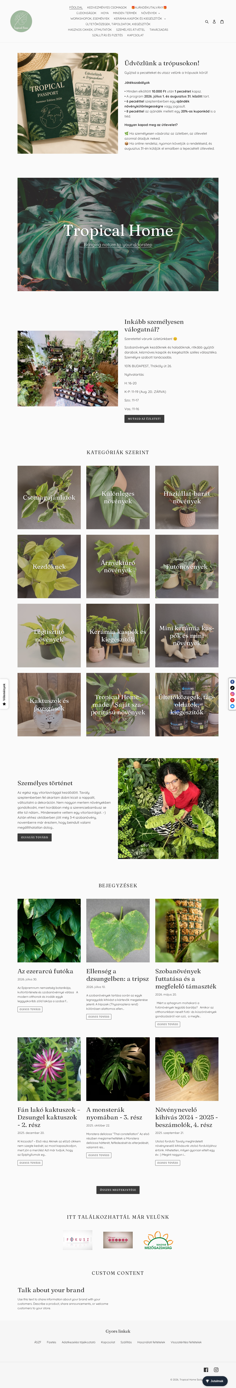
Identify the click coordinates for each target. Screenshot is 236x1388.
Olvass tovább (30, 1009)
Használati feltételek (151, 1342)
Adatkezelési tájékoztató (79, 1342)
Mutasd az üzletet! (144, 418)
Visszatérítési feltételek (186, 1342)
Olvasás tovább (34, 837)
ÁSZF (37, 1342)
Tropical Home (188, 1379)
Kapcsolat (108, 1342)
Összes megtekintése (118, 1190)
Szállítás (126, 1342)
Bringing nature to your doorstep (118, 244)
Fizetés (51, 1342)
